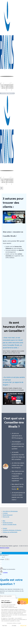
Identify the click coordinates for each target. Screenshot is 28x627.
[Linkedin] (3, 536)
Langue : (2, 559)
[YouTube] (7, 536)
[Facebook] (0, 536)
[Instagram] (5, 536)
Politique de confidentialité (10, 532)
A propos (5, 513)
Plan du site (6, 516)
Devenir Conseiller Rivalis (9, 524)
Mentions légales (4, 547)
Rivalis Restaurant (8, 515)
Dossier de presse (8, 522)
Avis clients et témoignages (10, 511)
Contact (5, 528)
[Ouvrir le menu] (1, 188)
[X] (2, 536)
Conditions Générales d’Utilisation (12, 530)
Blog (4, 520)
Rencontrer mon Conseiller (7, 93)
